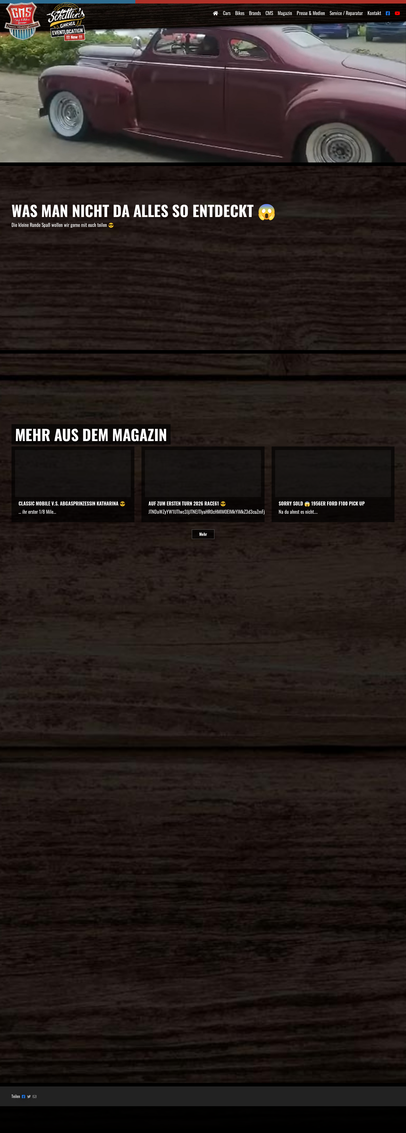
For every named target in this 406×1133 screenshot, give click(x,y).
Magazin (285, 12)
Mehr (203, 534)
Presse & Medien (311, 12)
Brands (255, 12)
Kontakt (374, 12)
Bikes (239, 12)
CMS (269, 12)
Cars (226, 12)
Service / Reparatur (346, 12)
